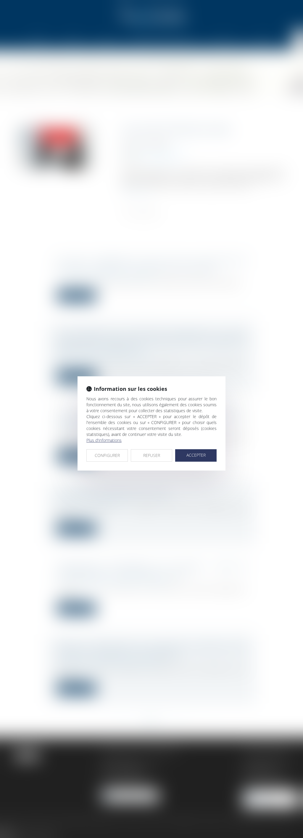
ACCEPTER (196, 455)
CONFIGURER (107, 455)
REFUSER (151, 455)
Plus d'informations (104, 440)
